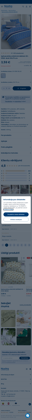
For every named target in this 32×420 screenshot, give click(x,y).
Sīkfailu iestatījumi (16, 219)
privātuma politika (8, 209)
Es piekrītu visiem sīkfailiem (16, 214)
